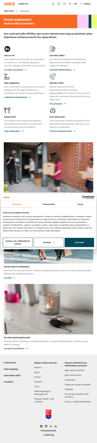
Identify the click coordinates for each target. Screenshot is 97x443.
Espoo (37, 372)
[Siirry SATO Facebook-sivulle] (41, 426)
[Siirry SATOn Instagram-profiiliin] (46, 426)
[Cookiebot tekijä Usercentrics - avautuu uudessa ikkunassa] (84, 197)
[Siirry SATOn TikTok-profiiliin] (50, 426)
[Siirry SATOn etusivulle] (9, 4)
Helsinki (37, 367)
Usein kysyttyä (11, 369)
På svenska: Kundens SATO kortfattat (77, 395)
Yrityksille (69, 389)
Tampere (38, 381)
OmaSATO (8, 382)
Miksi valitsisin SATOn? (75, 370)
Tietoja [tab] (80, 204)
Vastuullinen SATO (12, 375)
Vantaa (37, 377)
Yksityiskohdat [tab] (48, 204)
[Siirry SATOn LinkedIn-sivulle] (55, 426)
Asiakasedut (70, 380)
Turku (36, 386)
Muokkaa (47, 242)
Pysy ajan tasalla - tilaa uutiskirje (44, 400)
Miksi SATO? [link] (9, 11)
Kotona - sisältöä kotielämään (78, 401)
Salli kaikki (79, 242)
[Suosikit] (64, 3)
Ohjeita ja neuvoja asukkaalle (77, 384)
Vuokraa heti (10, 362)
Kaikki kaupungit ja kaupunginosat (42, 392)
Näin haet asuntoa (73, 375)
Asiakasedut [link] (25, 11)
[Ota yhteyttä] (59, 3)
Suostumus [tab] (17, 204)
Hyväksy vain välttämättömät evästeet (18, 242)
